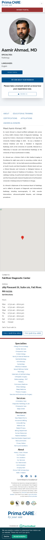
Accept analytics (19, 536)
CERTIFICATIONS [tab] (10, 118)
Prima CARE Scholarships (21, 470)
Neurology (21, 371)
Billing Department (21, 430)
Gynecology (21, 364)
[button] (22, 238)
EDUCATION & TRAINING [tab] (23, 114)
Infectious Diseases (21, 366)
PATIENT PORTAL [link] (22, 10)
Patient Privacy (21, 428)
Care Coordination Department (21, 438)
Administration (21, 465)
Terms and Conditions (21, 446)
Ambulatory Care (21, 401)
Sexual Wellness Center (21, 369)
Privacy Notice (21, 443)
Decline (6, 536)
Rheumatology (21, 387)
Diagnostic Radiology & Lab (21, 403)
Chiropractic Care (21, 351)
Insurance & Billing (21, 420)
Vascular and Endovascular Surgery (21, 394)
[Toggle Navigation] (41, 3)
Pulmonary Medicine (20, 384)
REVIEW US (23, 94)
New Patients (21, 415)
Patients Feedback (21, 435)
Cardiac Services (21, 349)
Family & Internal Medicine (21, 356)
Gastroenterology (21, 359)
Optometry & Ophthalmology (21, 374)
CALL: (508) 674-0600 (12, 333)
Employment (21, 467)
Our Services (21, 460)
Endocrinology (21, 354)
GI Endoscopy (21, 361)
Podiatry (21, 382)
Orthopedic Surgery (21, 377)
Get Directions (7, 295)
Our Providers (21, 455)
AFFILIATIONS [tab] (26, 118)
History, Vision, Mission (21, 452)
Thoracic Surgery (21, 392)
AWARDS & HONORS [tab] (11, 123)
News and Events (21, 440)
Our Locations (21, 457)
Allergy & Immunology (21, 346)
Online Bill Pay (20, 423)
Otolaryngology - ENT (21, 379)
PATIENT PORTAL (12, 72)
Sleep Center (21, 408)
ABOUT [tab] (6, 114)
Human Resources (21, 433)
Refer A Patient (21, 472)
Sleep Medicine (21, 389)
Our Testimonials (21, 462)
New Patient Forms (21, 418)
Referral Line (21, 425)
